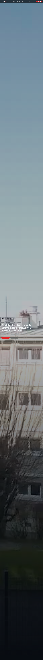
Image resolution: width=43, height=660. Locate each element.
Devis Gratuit (39, 1)
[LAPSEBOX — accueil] (4, 1)
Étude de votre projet (6, 337)
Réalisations (23, 1)
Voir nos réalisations (14, 337)
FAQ (26, 1)
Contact (29, 1)
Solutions (14, 1)
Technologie (18, 1)
